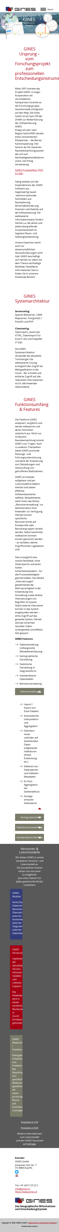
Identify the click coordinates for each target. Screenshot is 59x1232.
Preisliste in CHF (29, 1122)
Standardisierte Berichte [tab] (29, 837)
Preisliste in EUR (29, 1127)
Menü (50, 9)
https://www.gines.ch (26, 1191)
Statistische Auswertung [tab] (29, 827)
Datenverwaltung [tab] (29, 691)
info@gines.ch (22, 1189)
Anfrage (31, 1144)
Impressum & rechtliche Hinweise (42, 1223)
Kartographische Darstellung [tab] (29, 818)
